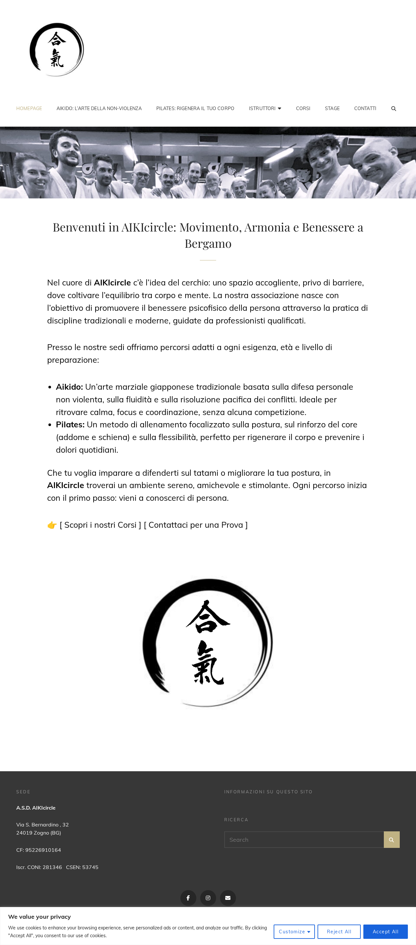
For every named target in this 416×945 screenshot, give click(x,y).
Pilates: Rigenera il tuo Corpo (195, 108)
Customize (292, 932)
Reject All (339, 932)
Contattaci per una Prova (196, 525)
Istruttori (262, 108)
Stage (332, 108)
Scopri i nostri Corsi (100, 525)
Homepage (29, 108)
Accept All (385, 932)
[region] (208, 926)
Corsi (303, 108)
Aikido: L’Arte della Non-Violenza (99, 108)
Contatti (365, 108)
